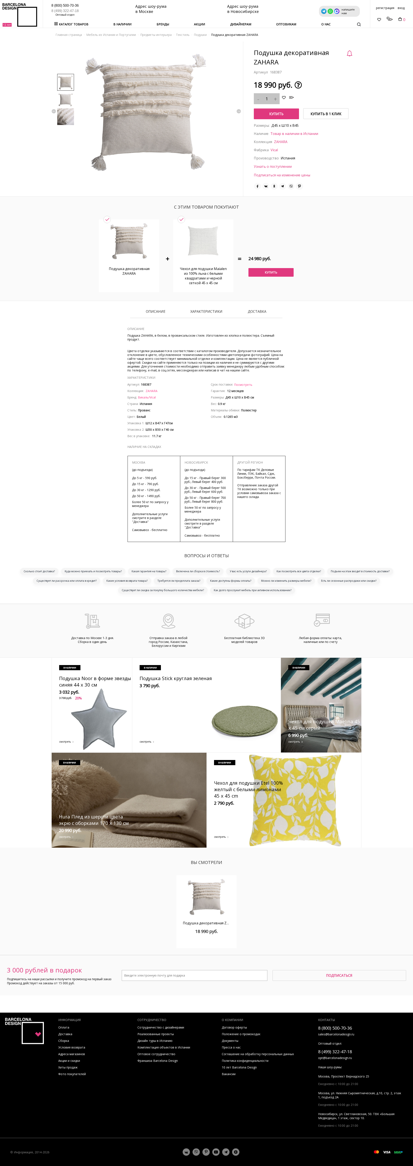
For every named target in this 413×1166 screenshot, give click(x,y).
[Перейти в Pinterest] (206, 1152)
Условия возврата (71, 1047)
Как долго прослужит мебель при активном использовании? (252, 590)
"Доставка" (140, 522)
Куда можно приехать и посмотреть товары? (93, 571)
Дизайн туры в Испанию (155, 1041)
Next (239, 111)
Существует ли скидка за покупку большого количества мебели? (163, 590)
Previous (54, 111)
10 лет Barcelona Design (239, 1067)
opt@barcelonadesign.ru (335, 1058)
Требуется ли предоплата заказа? (178, 581)
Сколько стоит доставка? (39, 571)
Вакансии (229, 1074)
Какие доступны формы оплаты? (230, 581)
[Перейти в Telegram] (226, 1152)
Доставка (257, 312)
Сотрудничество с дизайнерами (160, 1027)
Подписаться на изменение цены (282, 175)
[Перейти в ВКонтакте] (186, 1152)
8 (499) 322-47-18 (65, 11)
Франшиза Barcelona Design (157, 1061)
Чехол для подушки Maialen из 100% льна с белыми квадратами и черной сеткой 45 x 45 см (203, 275)
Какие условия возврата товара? (127, 581)
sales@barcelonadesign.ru (336, 1034)
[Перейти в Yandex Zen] (235, 1152)
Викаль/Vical (147, 397)
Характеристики (206, 312)
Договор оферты (234, 1027)
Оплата (63, 1027)
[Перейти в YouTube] (216, 1152)
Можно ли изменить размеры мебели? (286, 581)
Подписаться (339, 975)
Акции (199, 24)
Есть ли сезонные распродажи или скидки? (348, 581)
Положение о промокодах (241, 1034)
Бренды (163, 24)
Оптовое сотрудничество (156, 1054)
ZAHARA (280, 141)
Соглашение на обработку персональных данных (258, 1054)
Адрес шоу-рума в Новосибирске (243, 9)
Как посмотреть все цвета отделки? (299, 571)
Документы (230, 1041)
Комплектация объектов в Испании (163, 1047)
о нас (326, 24)
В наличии (122, 24)
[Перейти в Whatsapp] (196, 1152)
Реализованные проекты (155, 1034)
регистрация (385, 8)
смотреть (65, 741)
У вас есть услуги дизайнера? (248, 571)
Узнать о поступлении (273, 166)
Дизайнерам (240, 24)
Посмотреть (243, 385)
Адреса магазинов (71, 1054)
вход (401, 8)
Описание (155, 312)
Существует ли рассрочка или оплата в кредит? (67, 581)
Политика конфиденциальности (245, 1061)
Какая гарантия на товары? (149, 571)
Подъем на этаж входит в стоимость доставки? (360, 571)
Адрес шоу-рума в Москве (150, 9)
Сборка (63, 1041)
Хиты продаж (68, 1067)
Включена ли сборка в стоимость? (198, 571)
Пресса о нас (231, 1047)
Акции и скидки (69, 1061)
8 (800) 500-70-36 (65, 5)
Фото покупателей (72, 1074)
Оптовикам (286, 24)
